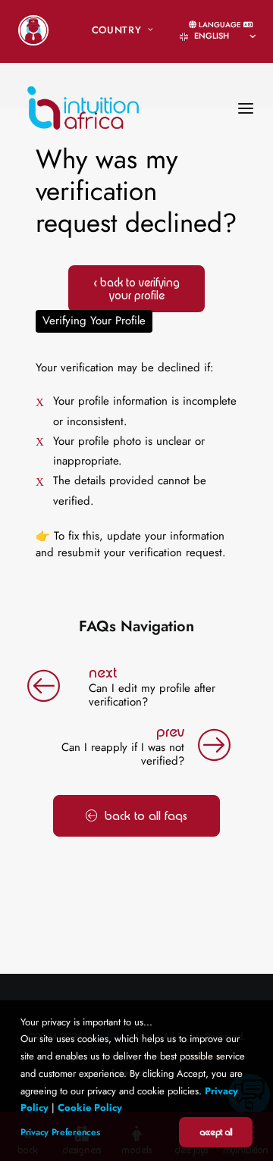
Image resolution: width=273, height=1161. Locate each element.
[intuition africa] (83, 85)
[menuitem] (33, 30)
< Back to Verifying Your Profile (137, 289)
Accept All (215, 1132)
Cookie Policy (90, 1107)
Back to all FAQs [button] (146, 816)
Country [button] (117, 30)
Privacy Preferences (59, 1132)
